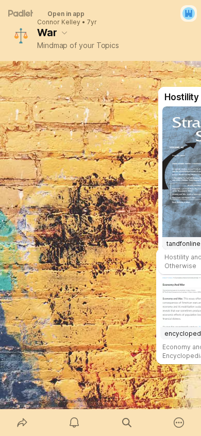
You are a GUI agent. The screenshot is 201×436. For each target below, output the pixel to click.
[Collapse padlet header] (64, 32)
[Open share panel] (22, 422)
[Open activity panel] (75, 422)
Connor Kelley (58, 22)
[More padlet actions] (179, 422)
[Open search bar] (127, 422)
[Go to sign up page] (188, 13)
